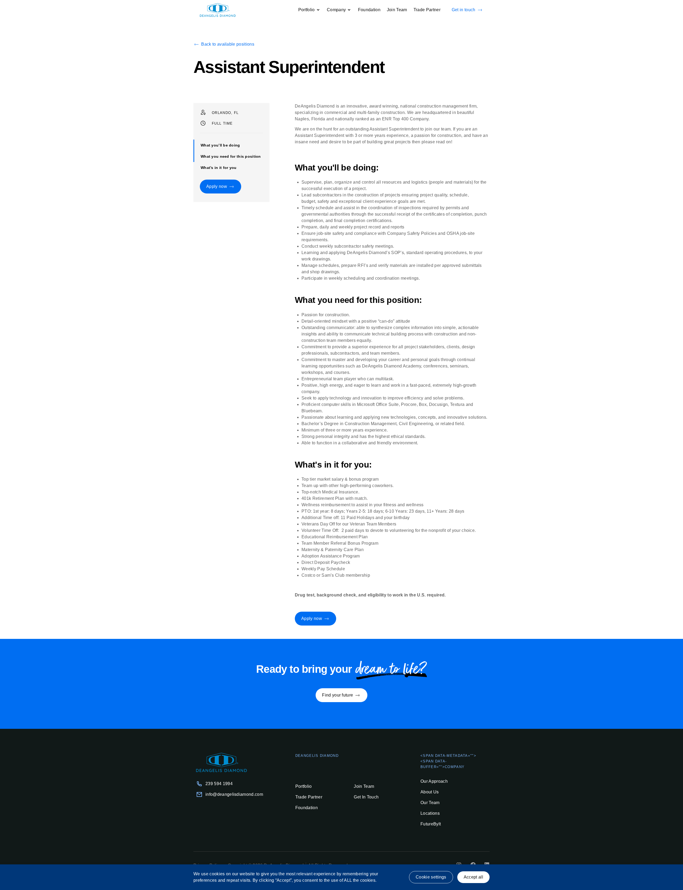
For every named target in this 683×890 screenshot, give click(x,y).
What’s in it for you (219, 167)
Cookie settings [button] (431, 877)
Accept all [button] (473, 877)
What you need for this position (231, 156)
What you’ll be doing (220, 145)
